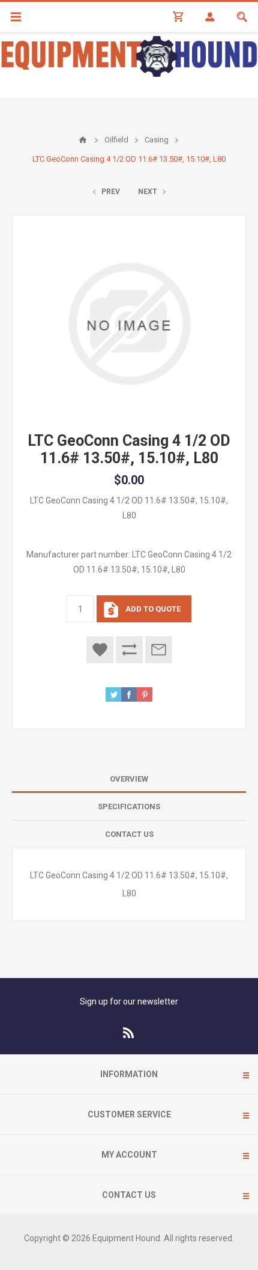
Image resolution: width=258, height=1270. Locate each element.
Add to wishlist (99, 649)
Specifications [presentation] (129, 806)
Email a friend (158, 649)
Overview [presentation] (129, 778)
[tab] (129, 779)
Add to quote (153, 608)
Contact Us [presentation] (129, 834)
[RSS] (129, 1032)
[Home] (83, 140)
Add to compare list (129, 649)
